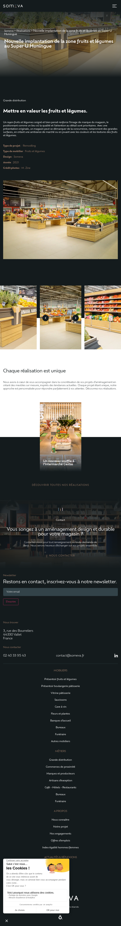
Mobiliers (60, 670)
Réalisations (23, 31)
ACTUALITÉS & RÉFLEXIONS (60, 857)
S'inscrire (11, 602)
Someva (9, 31)
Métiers (60, 751)
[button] (114, 6)
